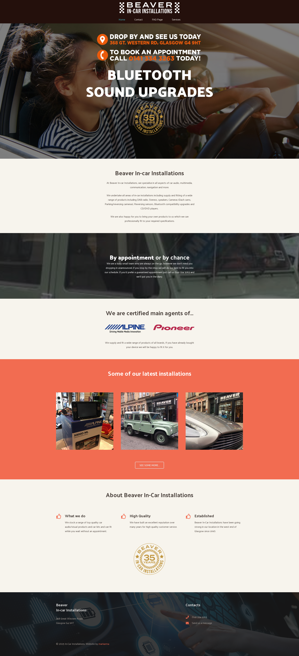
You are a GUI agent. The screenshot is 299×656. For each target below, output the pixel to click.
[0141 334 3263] (189, 617)
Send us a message (202, 623)
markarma (104, 644)
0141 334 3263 (199, 617)
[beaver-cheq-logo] (149, 7)
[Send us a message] (189, 623)
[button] (182, 19)
